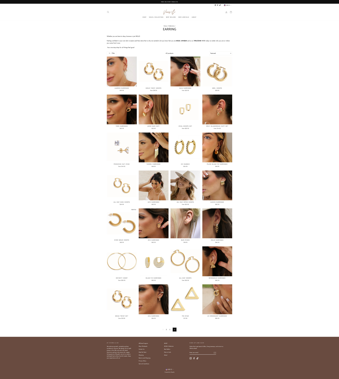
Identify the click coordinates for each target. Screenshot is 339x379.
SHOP (144, 17)
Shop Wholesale (143, 346)
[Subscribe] (215, 352)
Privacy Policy (142, 361)
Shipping (141, 355)
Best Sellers (171, 17)
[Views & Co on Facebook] (194, 358)
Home (165, 26)
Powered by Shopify (169, 372)
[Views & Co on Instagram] (191, 358)
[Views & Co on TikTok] (197, 358)
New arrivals (183, 17)
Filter (113, 53)
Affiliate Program (143, 343)
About (194, 17)
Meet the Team (142, 352)
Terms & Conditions (144, 364)
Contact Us (141, 349)
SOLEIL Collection (156, 17)
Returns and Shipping (144, 358)
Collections (171, 26)
